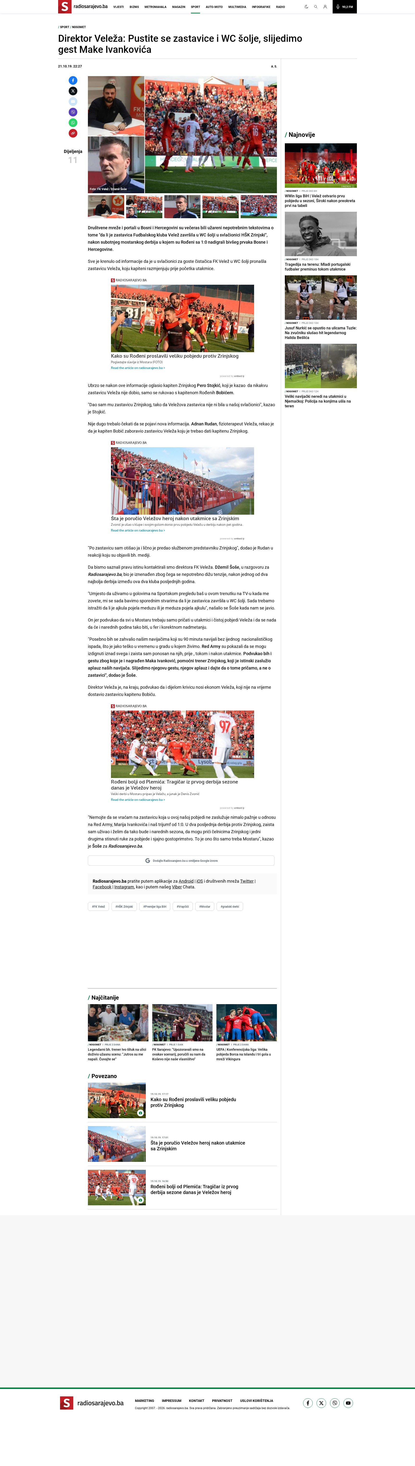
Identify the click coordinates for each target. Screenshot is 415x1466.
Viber (177, 887)
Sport (195, 7)
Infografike (261, 7)
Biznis (134, 7)
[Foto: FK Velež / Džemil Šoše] (106, 206)
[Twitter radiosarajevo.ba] (321, 1403)
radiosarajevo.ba (177, 1408)
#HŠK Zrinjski (124, 906)
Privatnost (222, 1400)
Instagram (124, 887)
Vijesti (118, 7)
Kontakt (196, 1400)
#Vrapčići (183, 906)
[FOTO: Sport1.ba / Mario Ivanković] (182, 206)
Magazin (178, 7)
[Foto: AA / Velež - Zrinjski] (220, 206)
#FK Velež (98, 906)
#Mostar (204, 906)
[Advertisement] (182, 949)
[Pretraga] (316, 7)
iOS (199, 881)
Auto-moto (214, 7)
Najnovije (302, 134)
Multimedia (237, 7)
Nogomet (79, 27)
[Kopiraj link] (73, 133)
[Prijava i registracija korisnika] (327, 6)
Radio (280, 7)
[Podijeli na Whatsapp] (73, 122)
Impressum (171, 1400)
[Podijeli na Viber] (73, 112)
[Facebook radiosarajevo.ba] (308, 1403)
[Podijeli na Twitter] (73, 91)
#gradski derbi (230, 906)
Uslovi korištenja (256, 1400)
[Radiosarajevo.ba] (92, 1403)
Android (186, 881)
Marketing (144, 1400)
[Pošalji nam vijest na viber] (335, 1403)
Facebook (102, 887)
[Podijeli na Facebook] (73, 80)
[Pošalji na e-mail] (73, 101)
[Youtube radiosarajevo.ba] (348, 1403)
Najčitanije (105, 997)
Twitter (247, 881)
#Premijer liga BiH (154, 906)
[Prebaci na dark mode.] (306, 6)
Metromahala (155, 7)
